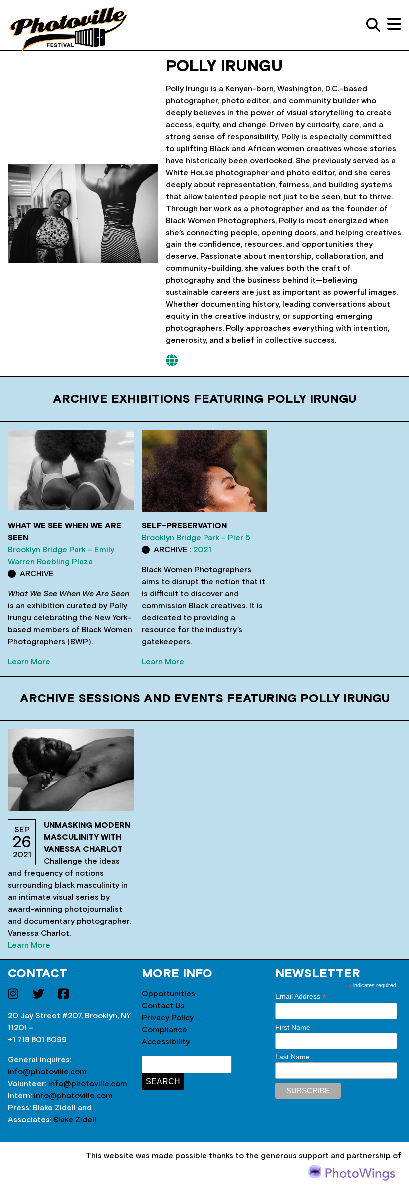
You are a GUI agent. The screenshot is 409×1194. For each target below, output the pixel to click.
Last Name (292, 1057)
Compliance (164, 1030)
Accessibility (166, 1042)
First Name (292, 1027)
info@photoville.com (47, 1072)
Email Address (300, 996)
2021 (202, 550)
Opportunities (168, 994)
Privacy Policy (168, 1018)
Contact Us (163, 1006)
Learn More (29, 662)
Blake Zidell (74, 1120)
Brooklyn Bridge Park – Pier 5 (196, 538)
